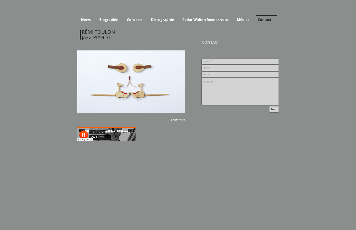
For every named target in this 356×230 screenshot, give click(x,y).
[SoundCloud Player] (106, 134)
